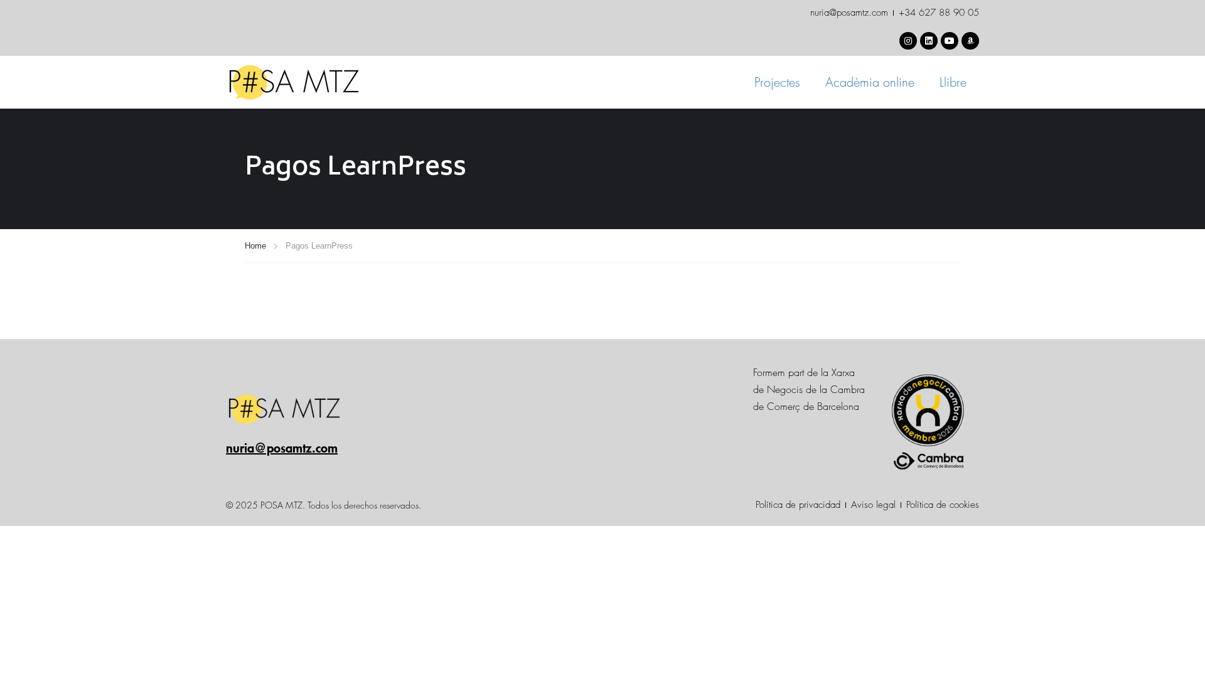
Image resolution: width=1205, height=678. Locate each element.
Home (255, 245)
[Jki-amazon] (970, 41)
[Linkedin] (929, 41)
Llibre (953, 81)
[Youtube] (949, 41)
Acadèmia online (869, 81)
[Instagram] (908, 41)
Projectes (777, 81)
